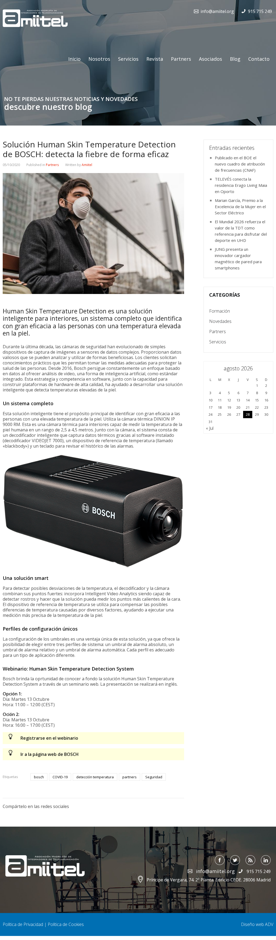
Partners (181, 59)
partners (129, 777)
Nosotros (99, 59)
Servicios (128, 59)
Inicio (74, 59)
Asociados (210, 59)
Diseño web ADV (257, 924)
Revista (154, 59)
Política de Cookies (66, 924)
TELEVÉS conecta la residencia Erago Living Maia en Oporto (241, 185)
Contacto (259, 59)
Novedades (220, 321)
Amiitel (87, 165)
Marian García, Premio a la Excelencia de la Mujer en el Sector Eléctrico (240, 206)
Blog (235, 59)
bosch (39, 777)
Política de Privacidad (23, 924)
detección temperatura (95, 777)
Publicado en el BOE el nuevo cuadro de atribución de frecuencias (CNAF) (240, 164)
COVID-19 (60, 777)
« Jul (209, 428)
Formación (219, 311)
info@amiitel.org (217, 11)
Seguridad (153, 777)
